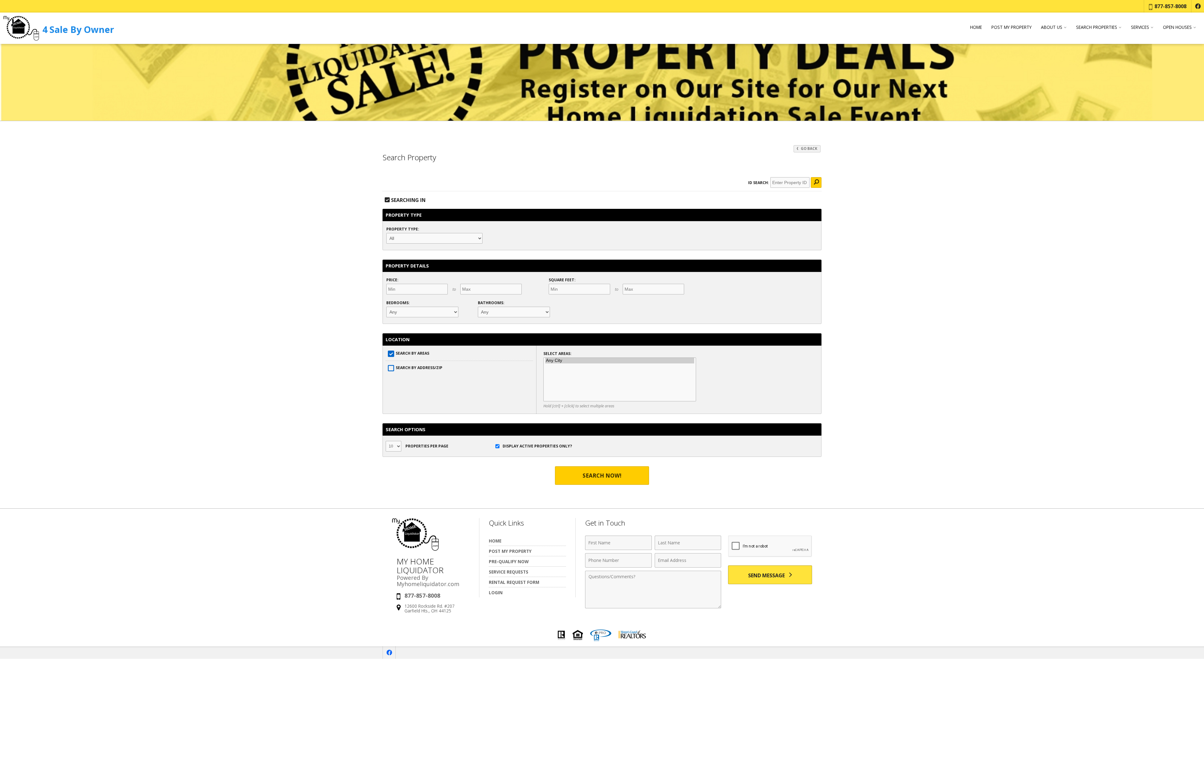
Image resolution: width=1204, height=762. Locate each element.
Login (496, 592)
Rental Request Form (514, 582)
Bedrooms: (398, 302)
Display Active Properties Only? (537, 446)
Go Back (808, 148)
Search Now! (602, 475)
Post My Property (1011, 27)
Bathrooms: (491, 302)
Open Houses (1177, 27)
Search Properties (1096, 27)
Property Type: (402, 229)
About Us (1051, 27)
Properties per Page (426, 446)
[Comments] (653, 606)
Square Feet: (562, 280)
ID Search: (758, 182)
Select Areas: (557, 353)
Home (976, 27)
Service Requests (508, 572)
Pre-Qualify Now (509, 561)
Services (1140, 27)
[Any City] (619, 360)
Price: (392, 280)
